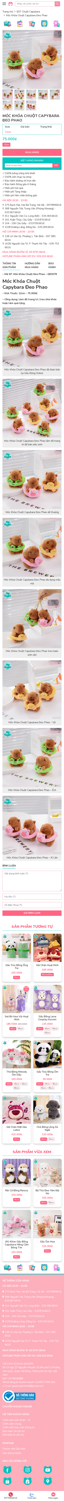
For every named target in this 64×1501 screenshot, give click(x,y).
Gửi (56, 165)
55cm (51, 1202)
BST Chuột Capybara (28, 11)
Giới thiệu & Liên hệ (13, 1434)
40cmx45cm (47, 974)
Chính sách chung (11, 1423)
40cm (12, 1028)
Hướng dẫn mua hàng (32, 265)
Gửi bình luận (32, 913)
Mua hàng (32, 152)
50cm (54, 1028)
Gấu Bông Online (11, 1453)
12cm (6, 144)
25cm (16, 977)
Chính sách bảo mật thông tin (18, 1427)
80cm (16, 1088)
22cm (39, 1084)
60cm (47, 1032)
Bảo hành (52, 265)
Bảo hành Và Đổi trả (13, 1431)
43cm (16, 1139)
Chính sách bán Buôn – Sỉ (16, 1420)
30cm (9, 1084)
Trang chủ (7, 11)
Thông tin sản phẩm (9, 265)
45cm (20, 1028)
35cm (47, 1084)
